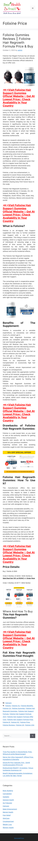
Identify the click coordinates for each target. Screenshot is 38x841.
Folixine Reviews (9, 725)
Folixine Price (25, 722)
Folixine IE (6, 722)
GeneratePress (19, 838)
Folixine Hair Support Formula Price (20, 719)
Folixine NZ (15, 722)
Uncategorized (8, 821)
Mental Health (8, 812)
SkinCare (6, 818)
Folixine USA (29, 725)
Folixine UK (20, 725)
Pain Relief (7, 815)
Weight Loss (7, 824)
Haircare (8, 703)
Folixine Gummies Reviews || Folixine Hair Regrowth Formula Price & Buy (18, 40)
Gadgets (6, 797)
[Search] (32, 736)
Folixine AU (16, 706)
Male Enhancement (10, 809)
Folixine (8, 706)
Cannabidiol (7, 794)
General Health (8, 800)
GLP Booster (7, 803)
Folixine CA (7, 708)
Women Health (8, 828)
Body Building (8, 791)
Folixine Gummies (18, 708)
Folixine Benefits (27, 706)
